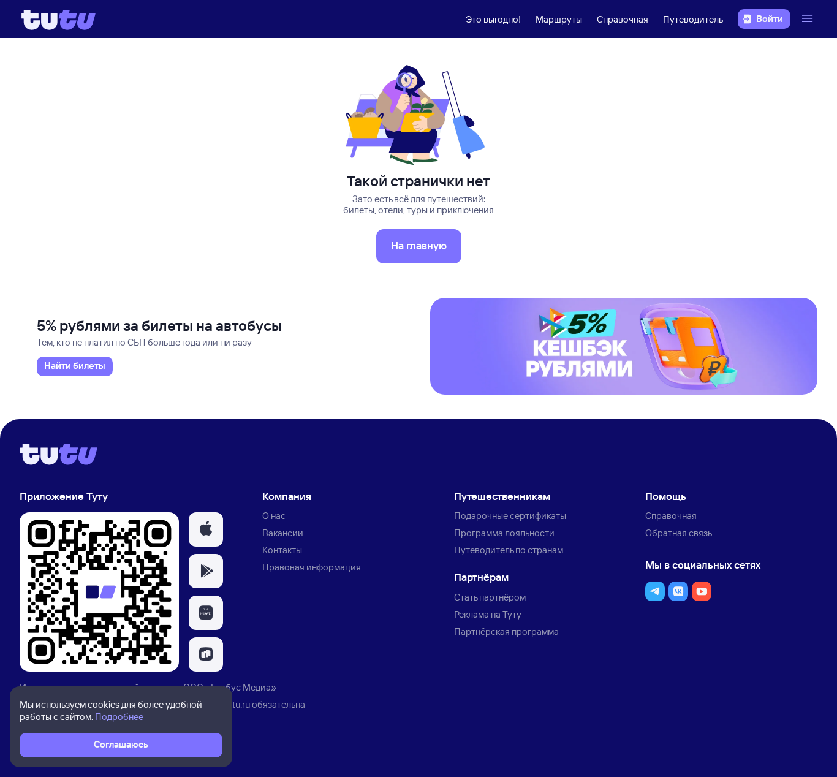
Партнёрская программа (506, 631)
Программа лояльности (504, 533)
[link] (75, 366)
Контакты (282, 550)
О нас (274, 515)
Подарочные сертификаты (510, 515)
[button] (206, 529)
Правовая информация (311, 567)
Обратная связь (678, 533)
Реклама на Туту (487, 614)
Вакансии (282, 533)
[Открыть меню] (808, 19)
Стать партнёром (490, 597)
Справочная (622, 19)
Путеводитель (693, 19)
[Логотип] (58, 19)
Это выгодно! (493, 19)
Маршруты (559, 19)
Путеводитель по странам (508, 550)
